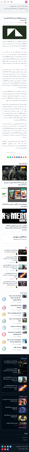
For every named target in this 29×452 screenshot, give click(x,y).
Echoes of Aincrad (16, 326)
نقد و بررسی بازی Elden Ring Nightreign (11, 408)
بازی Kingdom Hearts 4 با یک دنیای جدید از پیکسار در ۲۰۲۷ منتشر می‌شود (10, 275)
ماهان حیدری (11, 254)
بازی (19, 6)
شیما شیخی (12, 270)
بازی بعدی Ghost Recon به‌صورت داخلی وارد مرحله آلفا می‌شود (15, 184)
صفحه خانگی (25, 6)
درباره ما (25, 440)
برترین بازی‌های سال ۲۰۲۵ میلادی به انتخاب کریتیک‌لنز (9, 400)
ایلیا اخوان (20, 22)
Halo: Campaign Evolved (14, 313)
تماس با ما (24, 437)
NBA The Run (17, 347)
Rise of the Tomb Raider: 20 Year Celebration (14, 341)
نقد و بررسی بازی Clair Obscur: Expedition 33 (10, 416)
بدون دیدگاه (6, 22)
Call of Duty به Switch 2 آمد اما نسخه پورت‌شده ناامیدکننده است (10, 251)
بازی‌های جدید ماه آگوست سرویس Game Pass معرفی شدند (15, 205)
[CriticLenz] (26, 2)
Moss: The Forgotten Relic (15, 320)
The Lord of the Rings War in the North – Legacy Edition (15, 298)
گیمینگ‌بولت (9, 41)
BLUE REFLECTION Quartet (16, 307)
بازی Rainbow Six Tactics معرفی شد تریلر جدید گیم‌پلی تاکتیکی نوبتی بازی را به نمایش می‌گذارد (10, 283)
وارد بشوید (15, 239)
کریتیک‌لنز (20, 41)
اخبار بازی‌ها (13, 6)
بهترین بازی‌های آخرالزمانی (11, 423)
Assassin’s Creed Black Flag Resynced (14, 333)
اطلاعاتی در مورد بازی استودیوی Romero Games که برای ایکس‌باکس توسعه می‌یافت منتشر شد (16, 228)
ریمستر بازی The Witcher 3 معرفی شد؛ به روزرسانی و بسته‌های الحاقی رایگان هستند (10, 266)
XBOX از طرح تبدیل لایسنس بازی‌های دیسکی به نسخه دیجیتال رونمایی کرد (10, 258)
